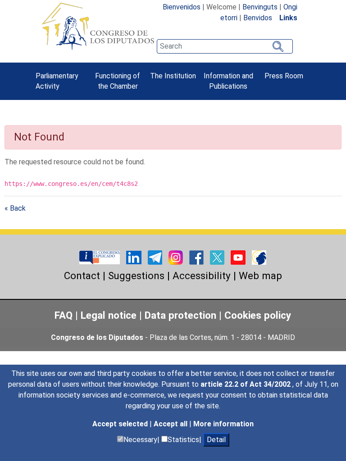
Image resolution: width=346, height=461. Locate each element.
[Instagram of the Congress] (176, 257)
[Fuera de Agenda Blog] (259, 257)
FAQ (64, 315)
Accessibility (202, 275)
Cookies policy (257, 315)
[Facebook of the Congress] (197, 257)
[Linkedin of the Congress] (135, 257)
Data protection (180, 315)
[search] (225, 46)
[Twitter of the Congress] (218, 257)
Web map (260, 275)
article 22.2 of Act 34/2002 (246, 384)
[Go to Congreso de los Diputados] (97, 26)
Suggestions (136, 275)
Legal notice (110, 315)
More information (223, 424)
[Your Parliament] (100, 257)
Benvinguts (260, 7)
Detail (216, 439)
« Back (15, 208)
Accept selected (121, 424)
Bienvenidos (181, 7)
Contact (82, 275)
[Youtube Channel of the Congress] (239, 257)
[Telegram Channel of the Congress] (156, 257)
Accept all (171, 424)
